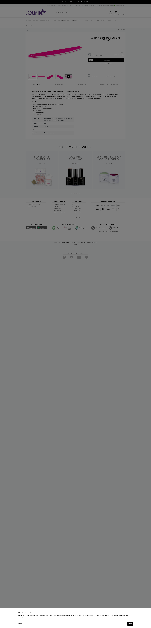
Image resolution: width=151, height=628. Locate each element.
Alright (130, 623)
